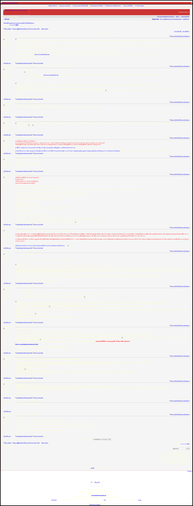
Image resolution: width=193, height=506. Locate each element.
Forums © (189, 471)
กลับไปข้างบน (7, 63)
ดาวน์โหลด (100, 5)
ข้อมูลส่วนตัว (155, 19)
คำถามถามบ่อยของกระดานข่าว (165, 16)
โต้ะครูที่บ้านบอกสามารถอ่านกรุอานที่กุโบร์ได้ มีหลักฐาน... (18, 23)
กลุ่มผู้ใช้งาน (186, 19)
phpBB (92, 468)
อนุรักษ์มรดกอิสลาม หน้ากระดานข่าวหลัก (28, 29)
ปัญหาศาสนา (44, 29)
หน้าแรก (55, 5)
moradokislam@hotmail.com (98, 495)
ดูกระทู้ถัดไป (185, 31)
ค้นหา (177, 16)
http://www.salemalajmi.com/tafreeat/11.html (26, 344)
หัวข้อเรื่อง (130, 5)
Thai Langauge (140, 5)
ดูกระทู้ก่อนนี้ (177, 31)
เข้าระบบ (7, 19)
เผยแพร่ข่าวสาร (117, 5)
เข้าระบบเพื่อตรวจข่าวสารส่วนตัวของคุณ (171, 19)
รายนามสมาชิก (185, 16)
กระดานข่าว (67, 5)
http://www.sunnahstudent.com (42, 54)
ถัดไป (17, 25)
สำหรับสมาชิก (84, 5)
